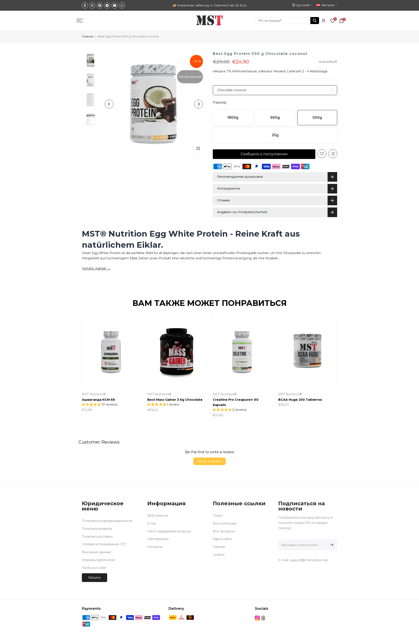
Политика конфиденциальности (107, 521)
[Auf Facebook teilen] (85, 5)
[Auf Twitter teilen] (92, 5)
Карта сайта (222, 539)
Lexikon (219, 555)
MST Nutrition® (122, 394)
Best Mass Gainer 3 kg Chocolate (138, 400)
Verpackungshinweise (98, 560)
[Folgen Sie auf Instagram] (257, 618)
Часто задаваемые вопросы (169, 531)
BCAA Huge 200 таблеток (263, 400)
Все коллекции (225, 523)
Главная (87, 36)
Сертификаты (157, 539)
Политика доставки (97, 536)
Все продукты (224, 531)
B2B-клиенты (157, 516)
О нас (151, 523)
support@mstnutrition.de (308, 560)
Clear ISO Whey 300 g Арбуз (331, 400)
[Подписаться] (331, 544)
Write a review (209, 461)
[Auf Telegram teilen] (107, 5)
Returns (94, 578)
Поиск (218, 516)
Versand (279, 71)
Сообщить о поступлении (264, 154)
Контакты (154, 547)
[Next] (198, 104)
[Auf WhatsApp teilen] (122, 5)
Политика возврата (97, 529)
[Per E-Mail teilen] (115, 5)
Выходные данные (96, 552)
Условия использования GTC (104, 544)
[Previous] (109, 104)
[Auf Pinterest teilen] (100, 5)
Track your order (94, 568)
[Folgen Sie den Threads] (263, 618)
